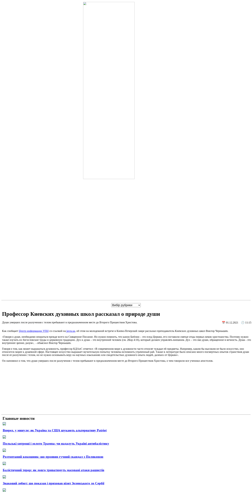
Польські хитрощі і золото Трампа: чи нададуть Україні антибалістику (56, 443)
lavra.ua (70, 330)
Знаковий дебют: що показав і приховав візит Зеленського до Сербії (53, 483)
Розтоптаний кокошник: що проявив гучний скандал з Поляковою (53, 457)
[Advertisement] (126, 389)
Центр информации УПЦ (34, 330)
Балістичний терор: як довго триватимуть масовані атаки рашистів (53, 470)
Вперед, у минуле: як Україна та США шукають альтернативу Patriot (55, 430)
